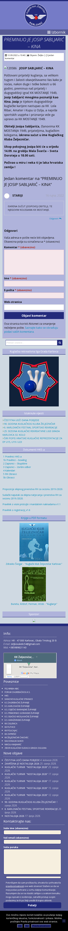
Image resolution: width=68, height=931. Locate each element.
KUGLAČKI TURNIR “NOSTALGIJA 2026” (26, 767)
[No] (64, 921)
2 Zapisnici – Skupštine (14, 463)
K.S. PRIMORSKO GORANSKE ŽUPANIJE (22, 713)
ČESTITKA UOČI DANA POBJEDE (21, 420)
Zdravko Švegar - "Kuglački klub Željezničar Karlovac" (34, 563)
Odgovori (53, 218)
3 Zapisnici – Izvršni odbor (16, 467)
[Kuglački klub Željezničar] (36, 25)
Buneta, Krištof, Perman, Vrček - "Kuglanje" (34, 603)
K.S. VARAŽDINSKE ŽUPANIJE (17, 720)
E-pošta (18, 290)
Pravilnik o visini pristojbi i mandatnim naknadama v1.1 (31, 504)
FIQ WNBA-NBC (12, 688)
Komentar (19, 247)
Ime (15, 278)
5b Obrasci (8, 477)
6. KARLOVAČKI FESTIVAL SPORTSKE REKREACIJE (30, 427)
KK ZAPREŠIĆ (10, 734)
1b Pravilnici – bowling (14, 460)
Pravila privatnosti (41, 926)
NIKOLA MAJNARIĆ (13, 744)
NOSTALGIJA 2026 (14, 816)
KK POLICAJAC (11, 730)
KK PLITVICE (10, 727)
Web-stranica (13, 302)
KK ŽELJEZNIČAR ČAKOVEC (17, 737)
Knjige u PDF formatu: (34, 518)
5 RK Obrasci (9, 474)
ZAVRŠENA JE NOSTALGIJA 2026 (22, 763)
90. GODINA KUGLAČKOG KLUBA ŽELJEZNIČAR (29, 423)
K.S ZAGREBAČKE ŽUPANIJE (17, 702)
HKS (6, 695)
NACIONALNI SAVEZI (14, 741)
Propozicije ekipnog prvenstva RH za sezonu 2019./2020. (32, 489)
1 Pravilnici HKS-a (12, 456)
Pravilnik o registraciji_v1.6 (16, 510)
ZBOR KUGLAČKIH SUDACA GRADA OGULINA (26, 748)
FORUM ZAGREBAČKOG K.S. (17, 692)
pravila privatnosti (15, 886)
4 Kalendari (8, 470)
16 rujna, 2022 (55, 195)
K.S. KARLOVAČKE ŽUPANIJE (17, 706)
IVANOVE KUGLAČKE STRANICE (19, 699)
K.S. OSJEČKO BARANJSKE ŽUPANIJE (20, 709)
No (27, 926)
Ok (19, 926)
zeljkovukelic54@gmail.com (25, 644)
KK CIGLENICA (11, 723)
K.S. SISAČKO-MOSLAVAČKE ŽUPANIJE (21, 716)
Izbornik (58, 32)
